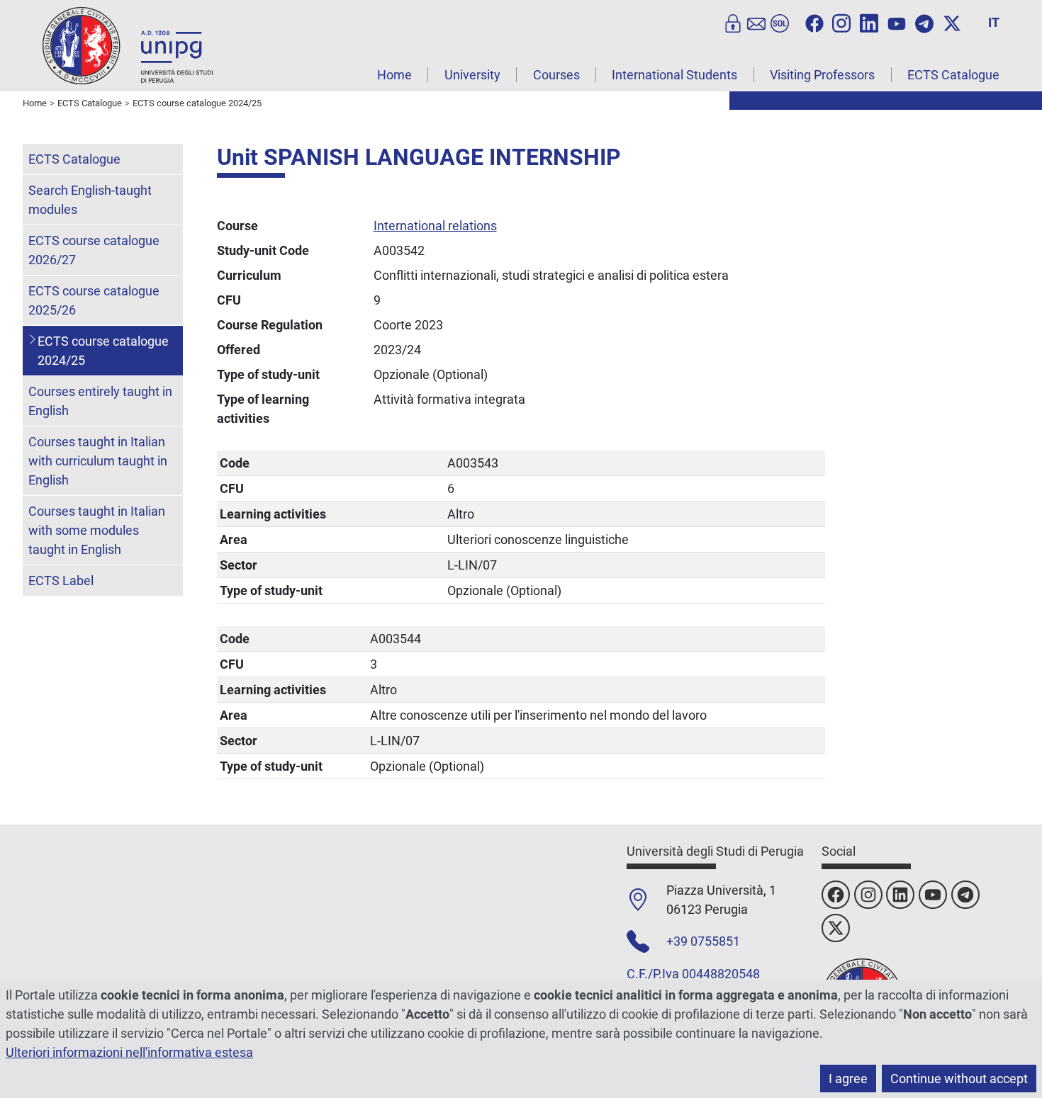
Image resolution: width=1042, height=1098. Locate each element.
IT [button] (993, 22)
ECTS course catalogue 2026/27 (93, 250)
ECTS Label (61, 580)
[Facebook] (814, 22)
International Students (674, 74)
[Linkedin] (869, 22)
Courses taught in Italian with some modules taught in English (96, 530)
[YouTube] (896, 22)
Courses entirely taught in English (100, 401)
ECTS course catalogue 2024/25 (103, 351)
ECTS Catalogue (953, 74)
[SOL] (780, 22)
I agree (848, 1078)
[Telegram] (924, 22)
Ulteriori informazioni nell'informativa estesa (129, 1052)
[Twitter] (952, 22)
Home (394, 74)
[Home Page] (128, 45)
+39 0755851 (703, 941)
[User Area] (733, 22)
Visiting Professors (822, 74)
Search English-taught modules (90, 200)
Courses (556, 74)
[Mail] (756, 22)
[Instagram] (841, 22)
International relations (435, 225)
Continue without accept (959, 1078)
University (472, 74)
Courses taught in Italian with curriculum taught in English (97, 460)
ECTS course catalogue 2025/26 (93, 300)
